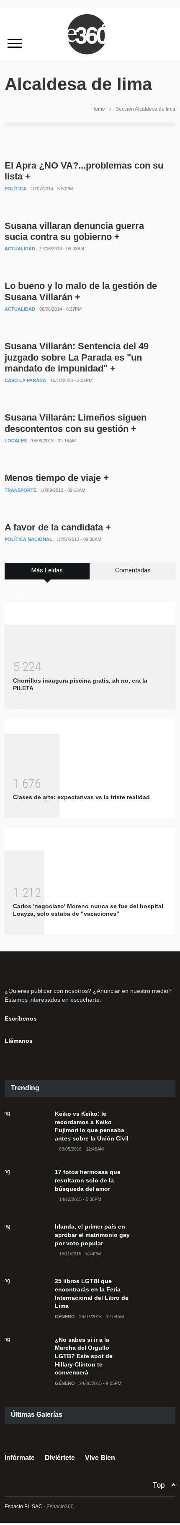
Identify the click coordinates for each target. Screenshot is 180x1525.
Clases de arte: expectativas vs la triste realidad (81, 797)
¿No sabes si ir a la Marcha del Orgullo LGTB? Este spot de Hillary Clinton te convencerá (84, 1356)
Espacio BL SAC (23, 1506)
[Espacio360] (90, 55)
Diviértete (60, 1457)
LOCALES (16, 440)
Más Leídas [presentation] (47, 570)
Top (158, 1485)
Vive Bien (100, 1457)
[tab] (47, 574)
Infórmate (20, 1457)
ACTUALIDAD (20, 248)
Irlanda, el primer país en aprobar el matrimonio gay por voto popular (92, 1234)
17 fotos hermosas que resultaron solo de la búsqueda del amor (88, 1180)
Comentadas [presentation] (133, 570)
